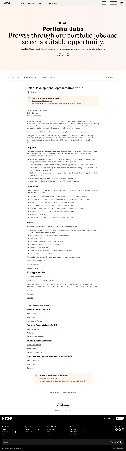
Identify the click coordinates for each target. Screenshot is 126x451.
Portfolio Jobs (28, 431)
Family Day (50, 429)
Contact (4, 429)
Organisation (5, 431)
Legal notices (120, 448)
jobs (15, 77)
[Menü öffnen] (121, 3)
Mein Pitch (114, 3)
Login (103, 3)
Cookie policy (68, 410)
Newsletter (109, 418)
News (49, 434)
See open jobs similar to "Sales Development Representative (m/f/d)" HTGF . (56, 103)
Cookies (114, 448)
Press (48, 431)
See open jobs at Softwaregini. (42, 101)
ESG (3, 434)
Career (27, 429)
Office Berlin (73, 431)
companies (30, 77)
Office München (74, 434)
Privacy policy (58, 410)
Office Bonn (73, 429)
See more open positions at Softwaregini (63, 392)
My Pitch (119, 418)
